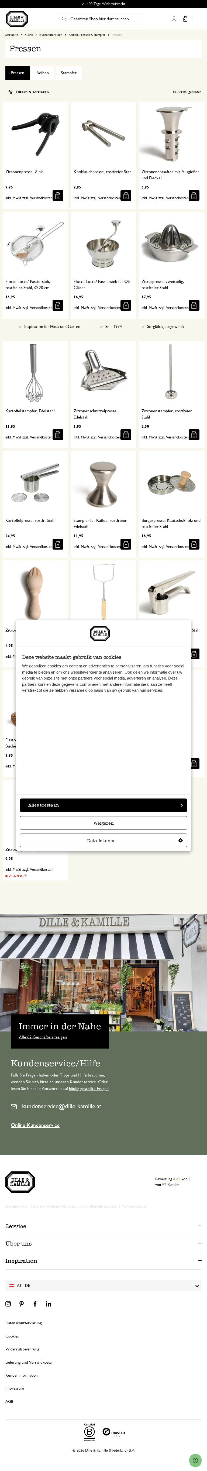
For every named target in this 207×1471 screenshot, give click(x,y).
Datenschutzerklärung (23, 1323)
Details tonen (101, 840)
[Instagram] (8, 1304)
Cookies (12, 1336)
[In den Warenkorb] (58, 195)
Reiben (42, 73)
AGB (9, 1402)
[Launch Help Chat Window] (195, 1460)
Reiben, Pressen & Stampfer (87, 34)
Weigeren (104, 823)
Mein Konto (173, 18)
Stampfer (69, 73)
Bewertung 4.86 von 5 (106, 4)
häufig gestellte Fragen (89, 1088)
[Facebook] (35, 1304)
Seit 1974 (113, 326)
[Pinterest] (21, 1304)
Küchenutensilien (50, 34)
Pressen (17, 73)
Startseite (11, 34)
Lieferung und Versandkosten (29, 1362)
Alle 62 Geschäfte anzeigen (43, 1037)
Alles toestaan (43, 805)
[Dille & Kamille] (16, 19)
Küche (29, 34)
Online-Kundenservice (35, 1125)
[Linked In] (48, 1304)
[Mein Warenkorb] (185, 18)
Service (15, 1226)
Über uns (18, 1243)
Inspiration (21, 1260)
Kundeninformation (21, 1375)
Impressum (14, 1388)
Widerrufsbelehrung (22, 1349)
